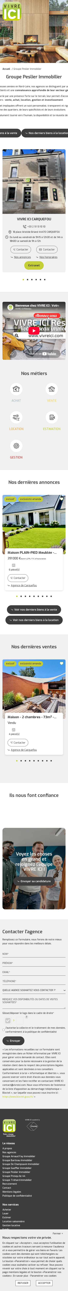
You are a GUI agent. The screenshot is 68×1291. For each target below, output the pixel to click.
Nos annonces (22, 257)
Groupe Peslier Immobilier (16, 1172)
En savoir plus (21, 1275)
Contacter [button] (49, 249)
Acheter (6, 1209)
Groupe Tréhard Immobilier (17, 1180)
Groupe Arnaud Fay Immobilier (18, 1156)
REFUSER (23, 1283)
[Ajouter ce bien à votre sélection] (62, 498)
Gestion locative (11, 1225)
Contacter (22, 249)
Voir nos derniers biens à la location (36, 620)
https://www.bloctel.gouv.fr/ (17, 1096)
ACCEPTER (44, 1283)
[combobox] (34, 990)
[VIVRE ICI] (11, 11)
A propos (7, 1148)
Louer (5, 1213)
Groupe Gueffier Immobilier (17, 1168)
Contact (6, 1187)
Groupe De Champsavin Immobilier (20, 1164)
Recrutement (9, 1183)
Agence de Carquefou (24, 585)
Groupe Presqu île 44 (13, 1176)
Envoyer (15, 1041)
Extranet (34, 265)
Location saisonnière (13, 1221)
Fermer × (58, 1233)
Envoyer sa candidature (36, 881)
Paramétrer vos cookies (43, 1275)
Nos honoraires (48, 257)
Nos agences (9, 1152)
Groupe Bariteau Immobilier (17, 1160)
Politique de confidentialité (17, 1195)
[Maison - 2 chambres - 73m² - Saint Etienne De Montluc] (34, 689)
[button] (34, 219)
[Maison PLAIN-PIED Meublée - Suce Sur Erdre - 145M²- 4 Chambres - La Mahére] (34, 524)
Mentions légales (11, 1191)
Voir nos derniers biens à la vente (35, 609)
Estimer (6, 1217)
